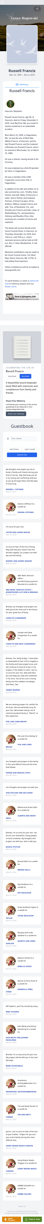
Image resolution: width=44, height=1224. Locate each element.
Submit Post (22, 455)
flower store (10, 286)
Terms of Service (28, 1213)
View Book (12, 376)
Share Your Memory (16, 414)
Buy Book (25, 376)
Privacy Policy (15, 1213)
